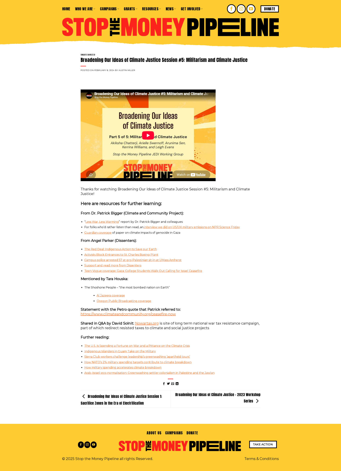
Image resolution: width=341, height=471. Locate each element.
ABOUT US (154, 433)
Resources (150, 9)
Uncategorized (88, 54)
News (170, 9)
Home (66, 9)
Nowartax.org (147, 323)
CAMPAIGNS (174, 433)
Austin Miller (127, 70)
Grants (129, 9)
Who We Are (84, 9)
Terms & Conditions (261, 459)
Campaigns (108, 9)
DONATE (192, 433)
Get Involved (190, 9)
